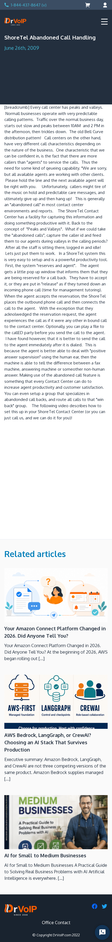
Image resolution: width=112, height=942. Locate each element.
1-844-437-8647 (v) (28, 5)
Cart (88, 5)
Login (104, 5)
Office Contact (56, 922)
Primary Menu (104, 21)
